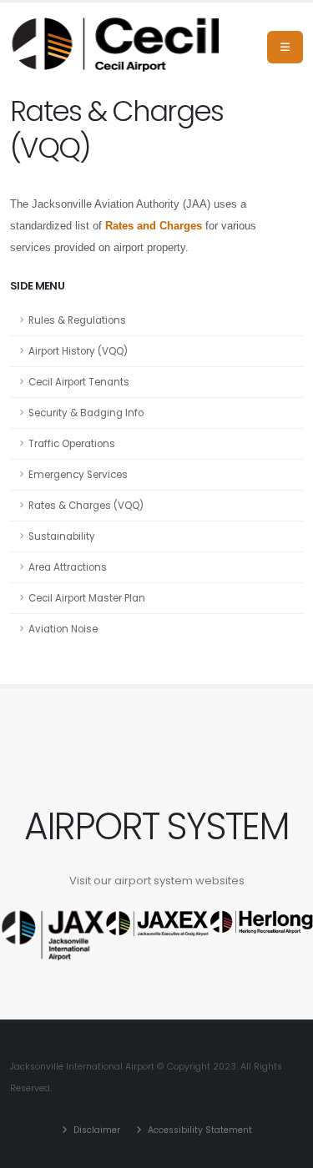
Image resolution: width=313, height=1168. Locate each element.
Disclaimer (95, 1130)
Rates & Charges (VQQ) (86, 505)
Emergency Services (78, 474)
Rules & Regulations (77, 320)
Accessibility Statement (198, 1130)
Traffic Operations (71, 444)
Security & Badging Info (86, 413)
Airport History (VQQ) (78, 351)
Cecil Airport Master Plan (86, 598)
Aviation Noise (63, 629)
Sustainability (61, 536)
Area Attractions (67, 567)
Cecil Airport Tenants (78, 382)
